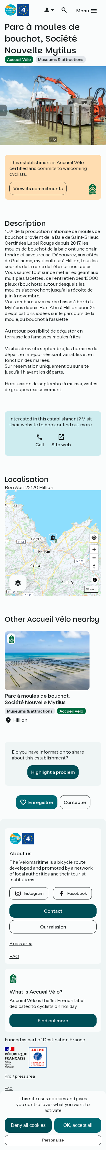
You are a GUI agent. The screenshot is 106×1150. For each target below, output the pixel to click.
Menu (82, 10)
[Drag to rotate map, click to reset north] (94, 566)
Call (39, 444)
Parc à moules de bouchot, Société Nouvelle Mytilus (37, 699)
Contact (53, 911)
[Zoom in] (94, 549)
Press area (20, 943)
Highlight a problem (53, 772)
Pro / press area (20, 1076)
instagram (34, 893)
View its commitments (38, 188)
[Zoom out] (94, 557)
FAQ (14, 956)
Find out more (53, 1020)
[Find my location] (94, 538)
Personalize (53, 1140)
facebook (77, 893)
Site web (61, 444)
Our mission (53, 927)
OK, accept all (77, 1125)
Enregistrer (41, 802)
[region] (53, 543)
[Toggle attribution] (94, 579)
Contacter (75, 802)
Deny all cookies (28, 1125)
